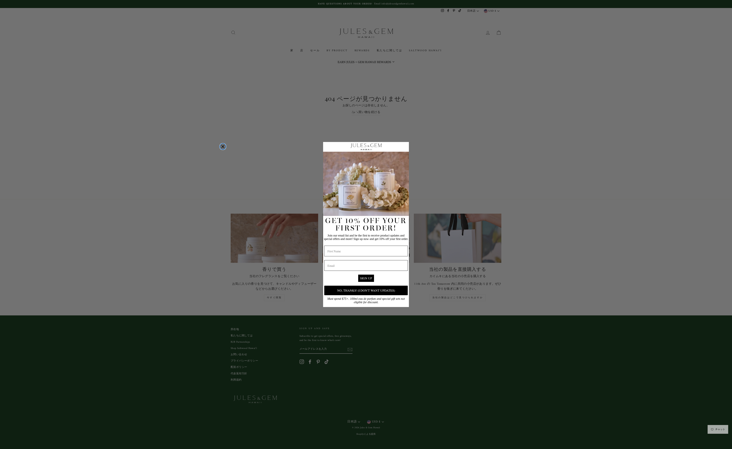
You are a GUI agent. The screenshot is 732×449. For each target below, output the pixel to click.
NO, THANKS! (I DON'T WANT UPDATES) (366, 290)
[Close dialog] (223, 147)
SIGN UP (366, 278)
